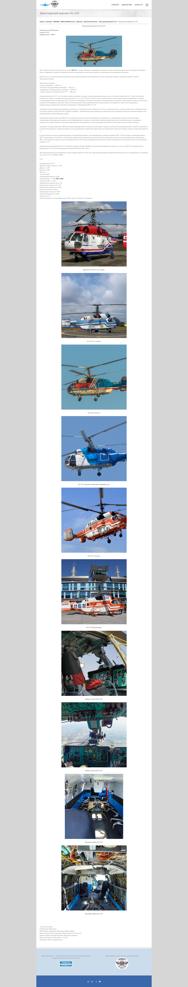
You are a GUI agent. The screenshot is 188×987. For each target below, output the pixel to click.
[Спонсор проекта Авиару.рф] (122, 963)
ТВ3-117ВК (59, 179)
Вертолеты (79, 21)
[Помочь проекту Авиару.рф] (66, 962)
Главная (42, 21)
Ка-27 (74, 70)
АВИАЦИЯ (56, 21)
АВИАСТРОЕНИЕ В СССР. (67, 21)
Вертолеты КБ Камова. (90, 21)
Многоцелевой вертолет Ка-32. (108, 21)
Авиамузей (48, 21)
